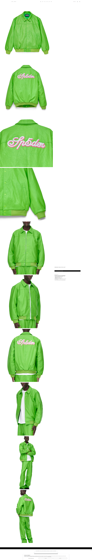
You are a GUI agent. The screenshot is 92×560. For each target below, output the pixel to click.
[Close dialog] (91, 550)
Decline (60, 558)
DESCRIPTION (56, 274)
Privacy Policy (49, 556)
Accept (46, 558)
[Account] (77, 1)
